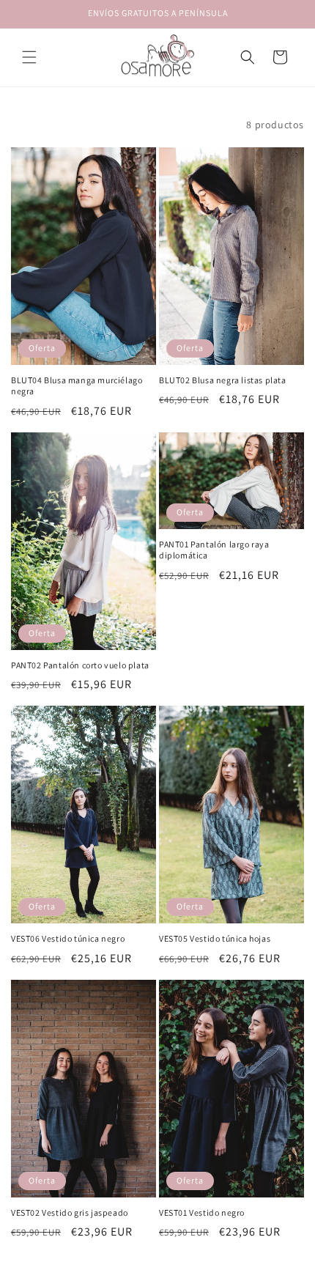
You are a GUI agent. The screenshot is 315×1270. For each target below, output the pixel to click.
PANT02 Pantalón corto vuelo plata (80, 665)
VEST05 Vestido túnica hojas (214, 938)
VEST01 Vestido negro (202, 1212)
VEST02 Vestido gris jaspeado (69, 1212)
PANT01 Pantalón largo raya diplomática (214, 550)
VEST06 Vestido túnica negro (68, 938)
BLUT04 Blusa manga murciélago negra (76, 385)
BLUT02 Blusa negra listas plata (222, 379)
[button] (29, 57)
